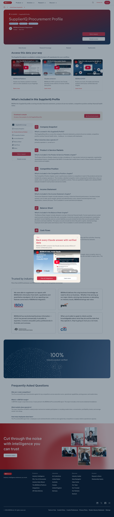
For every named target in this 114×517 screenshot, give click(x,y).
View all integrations (47, 278)
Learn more (67, 278)
